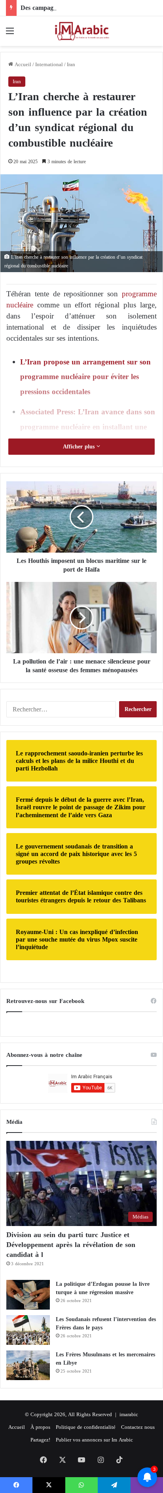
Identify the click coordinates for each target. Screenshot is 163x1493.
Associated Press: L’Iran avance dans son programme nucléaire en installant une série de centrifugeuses (87, 427)
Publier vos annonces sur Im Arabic (94, 1440)
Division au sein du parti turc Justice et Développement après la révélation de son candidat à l (70, 1244)
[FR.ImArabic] (81, 31)
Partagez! (40, 1440)
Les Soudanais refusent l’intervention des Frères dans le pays (106, 1323)
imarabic (128, 1414)
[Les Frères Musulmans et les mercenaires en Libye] (28, 1365)
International (49, 64)
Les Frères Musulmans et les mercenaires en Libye (105, 1358)
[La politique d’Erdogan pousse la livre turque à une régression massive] (28, 1295)
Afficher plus (80, 446)
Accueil (22, 64)
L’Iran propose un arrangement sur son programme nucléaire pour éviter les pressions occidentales (85, 377)
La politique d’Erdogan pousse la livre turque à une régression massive (103, 1288)
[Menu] (10, 34)
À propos (40, 1427)
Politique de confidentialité (86, 1427)
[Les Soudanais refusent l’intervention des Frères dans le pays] (28, 1330)
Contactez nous (138, 1427)
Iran (71, 64)
